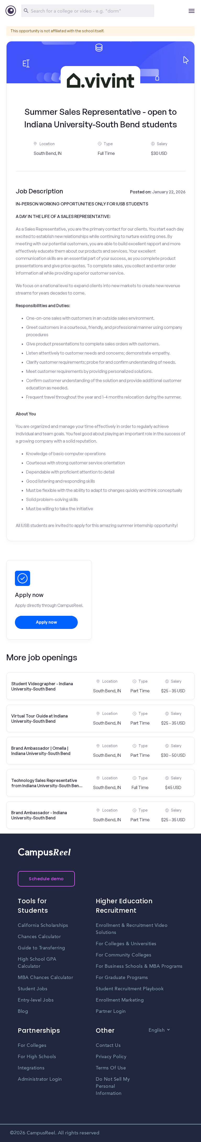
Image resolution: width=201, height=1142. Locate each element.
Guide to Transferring (41, 948)
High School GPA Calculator (37, 963)
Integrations (31, 1068)
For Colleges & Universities (126, 944)
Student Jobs (32, 989)
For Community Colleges (123, 955)
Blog (23, 1011)
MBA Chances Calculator (45, 977)
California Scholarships (43, 925)
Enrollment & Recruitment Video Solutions (132, 929)
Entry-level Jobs (36, 1000)
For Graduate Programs (122, 977)
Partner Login (111, 1011)
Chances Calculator (39, 936)
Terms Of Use (111, 1068)
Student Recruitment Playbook (130, 989)
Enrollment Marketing (120, 1000)
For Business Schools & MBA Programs (139, 966)
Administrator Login (40, 1079)
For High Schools (37, 1056)
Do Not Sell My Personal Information (113, 1086)
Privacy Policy (111, 1056)
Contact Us (108, 1045)
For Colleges (32, 1045)
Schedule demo (46, 879)
